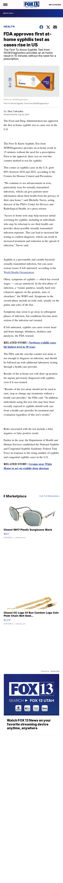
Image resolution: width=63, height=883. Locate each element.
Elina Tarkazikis (15, 111)
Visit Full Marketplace (49, 496)
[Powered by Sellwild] (54, 671)
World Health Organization (19, 272)
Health (9, 26)
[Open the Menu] (5, 4)
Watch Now (54, 5)
